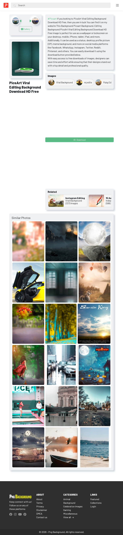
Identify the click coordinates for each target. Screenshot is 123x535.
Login (93, 506)
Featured (94, 499)
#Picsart (52, 18)
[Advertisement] (25, 112)
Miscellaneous (70, 513)
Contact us (41, 517)
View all (67, 517)
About (39, 499)
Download (81, 139)
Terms (39, 502)
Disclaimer (41, 510)
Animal (66, 499)
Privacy (40, 506)
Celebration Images (72, 506)
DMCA (39, 513)
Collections (96, 502)
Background (69, 502)
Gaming (67, 510)
